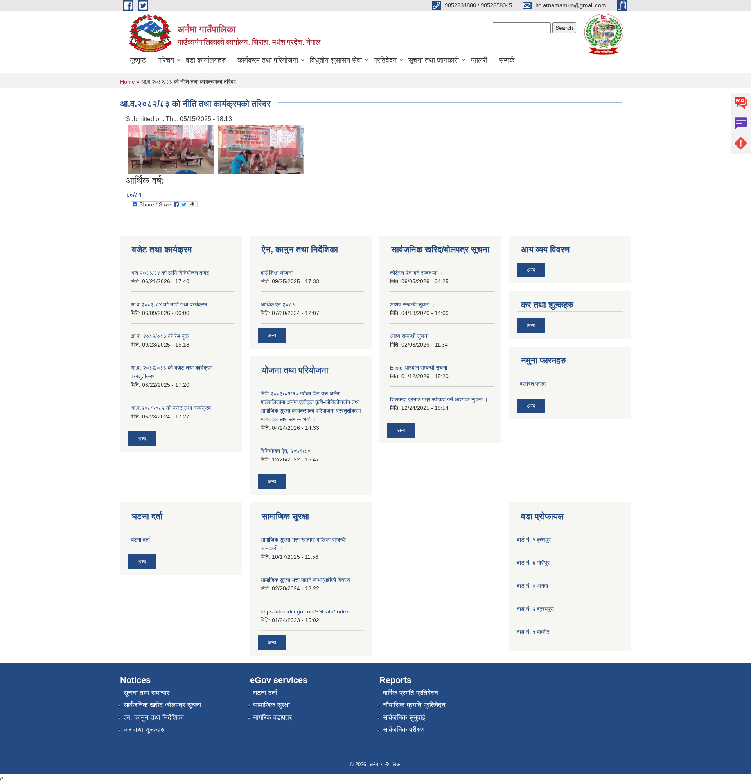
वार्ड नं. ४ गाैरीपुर (533, 563)
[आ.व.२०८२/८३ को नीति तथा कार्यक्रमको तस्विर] (171, 149)
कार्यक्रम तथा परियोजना (267, 60)
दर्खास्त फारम (533, 384)
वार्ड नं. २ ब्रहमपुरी (535, 609)
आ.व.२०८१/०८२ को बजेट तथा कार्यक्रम (171, 408)
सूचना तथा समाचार (146, 693)
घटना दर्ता (140, 539)
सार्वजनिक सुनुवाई (404, 717)
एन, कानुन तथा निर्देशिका (154, 717)
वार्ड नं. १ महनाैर (533, 632)
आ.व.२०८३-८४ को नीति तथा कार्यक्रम (169, 304)
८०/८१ (134, 194)
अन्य (142, 439)
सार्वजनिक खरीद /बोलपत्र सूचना (162, 705)
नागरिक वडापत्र (272, 717)
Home (127, 82)
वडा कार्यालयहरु (206, 60)
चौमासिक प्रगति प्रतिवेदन (414, 705)
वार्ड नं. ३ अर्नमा (532, 586)
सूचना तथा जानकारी (433, 60)
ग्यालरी (479, 60)
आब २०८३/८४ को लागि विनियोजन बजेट (170, 273)
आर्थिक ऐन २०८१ (278, 304)
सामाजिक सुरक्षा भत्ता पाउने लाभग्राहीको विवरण (305, 580)
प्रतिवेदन (385, 60)
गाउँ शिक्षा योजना (277, 273)
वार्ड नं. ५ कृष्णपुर (534, 539)
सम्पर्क (506, 60)
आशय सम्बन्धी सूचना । (412, 304)
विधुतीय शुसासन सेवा (336, 60)
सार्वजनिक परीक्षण (403, 729)
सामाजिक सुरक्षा (271, 705)
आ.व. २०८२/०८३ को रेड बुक (160, 336)
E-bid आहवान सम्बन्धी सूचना (418, 368)
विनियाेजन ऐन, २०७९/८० (286, 451)
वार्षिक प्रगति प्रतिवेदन (410, 693)
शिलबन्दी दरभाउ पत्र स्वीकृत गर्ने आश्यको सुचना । (439, 399)
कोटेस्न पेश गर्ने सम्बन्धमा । (416, 273)
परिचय (166, 60)
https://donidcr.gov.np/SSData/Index (305, 611)
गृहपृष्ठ (138, 60)
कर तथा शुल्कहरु (144, 729)
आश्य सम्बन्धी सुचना (409, 336)
